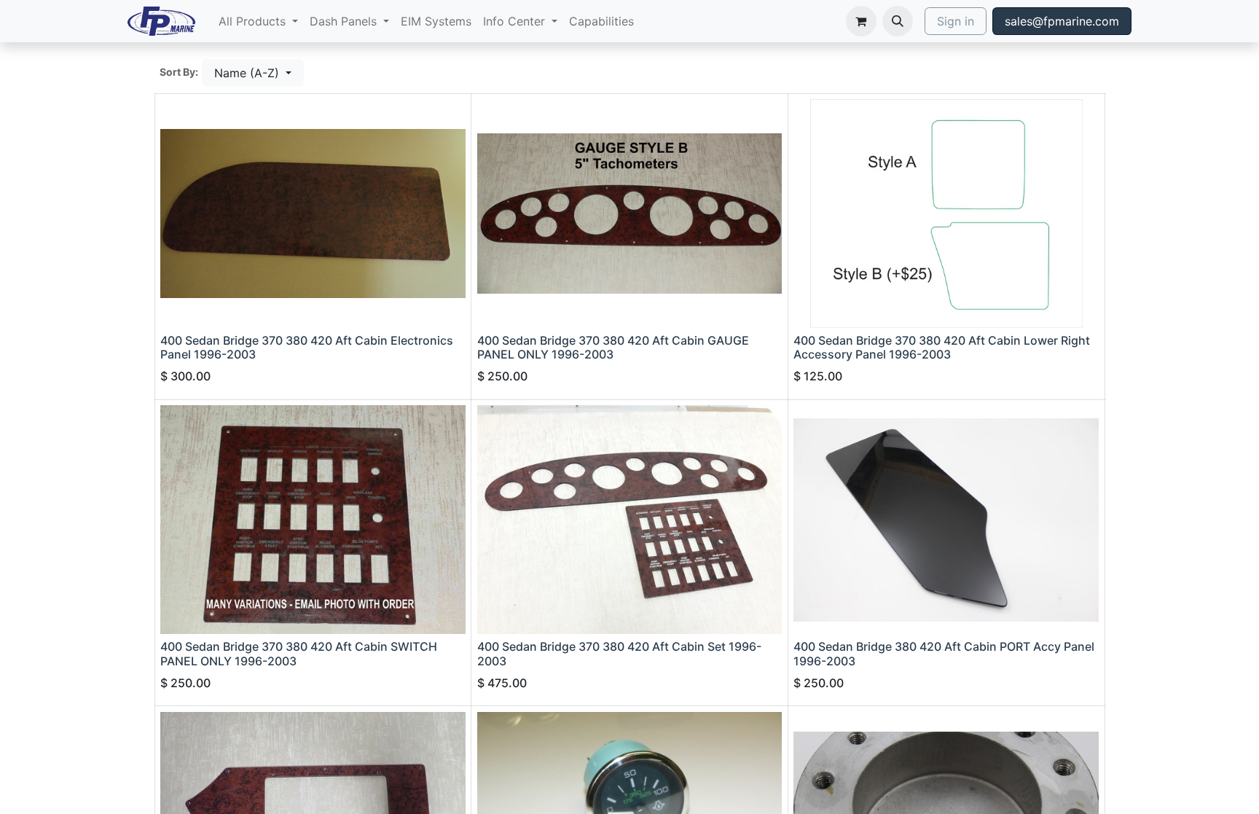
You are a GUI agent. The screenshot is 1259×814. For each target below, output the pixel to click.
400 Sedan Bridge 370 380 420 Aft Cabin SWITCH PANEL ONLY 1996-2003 (298, 653)
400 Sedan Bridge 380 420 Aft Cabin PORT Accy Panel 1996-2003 (943, 653)
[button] (897, 21)
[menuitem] (258, 21)
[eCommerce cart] (861, 21)
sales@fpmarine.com (1062, 21)
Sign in (955, 21)
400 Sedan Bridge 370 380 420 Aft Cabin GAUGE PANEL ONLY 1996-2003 (613, 347)
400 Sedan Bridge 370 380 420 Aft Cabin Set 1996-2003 (619, 653)
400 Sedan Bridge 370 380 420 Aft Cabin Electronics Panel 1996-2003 (306, 347)
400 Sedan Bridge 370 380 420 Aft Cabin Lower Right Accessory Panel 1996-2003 (941, 347)
